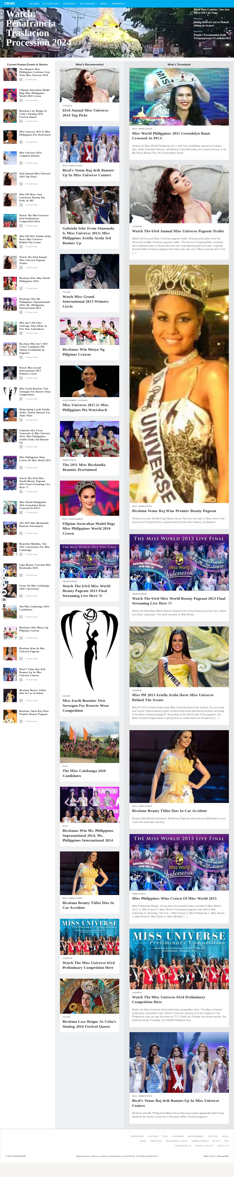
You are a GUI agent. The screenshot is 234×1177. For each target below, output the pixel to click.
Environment (196, 1136)
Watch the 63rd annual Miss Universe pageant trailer (33, 260)
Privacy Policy (204, 1145)
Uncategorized (70, 581)
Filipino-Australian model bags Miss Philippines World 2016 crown (34, 93)
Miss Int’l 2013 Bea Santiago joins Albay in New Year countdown (33, 326)
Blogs (216, 1141)
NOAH (143, 1141)
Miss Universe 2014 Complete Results (30, 154)
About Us (223, 1145)
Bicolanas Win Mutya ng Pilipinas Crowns (33, 629)
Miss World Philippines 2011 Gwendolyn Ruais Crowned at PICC (32, 505)
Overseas (68, 4)
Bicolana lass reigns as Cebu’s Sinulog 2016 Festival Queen (33, 114)
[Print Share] (4, 592)
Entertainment (70, 400)
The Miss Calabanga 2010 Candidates (34, 608)
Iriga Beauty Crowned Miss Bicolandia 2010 (35, 566)
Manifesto (118, 4)
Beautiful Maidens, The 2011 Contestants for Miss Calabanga (34, 547)
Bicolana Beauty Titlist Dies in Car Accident (32, 692)
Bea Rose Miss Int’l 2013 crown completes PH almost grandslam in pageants (33, 348)
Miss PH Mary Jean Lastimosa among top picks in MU (32, 197)
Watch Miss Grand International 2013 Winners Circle (30, 371)
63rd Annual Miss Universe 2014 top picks (35, 175)
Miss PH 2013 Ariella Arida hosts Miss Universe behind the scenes (35, 239)
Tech (165, 1136)
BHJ (227, 1141)
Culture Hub (50, 4)
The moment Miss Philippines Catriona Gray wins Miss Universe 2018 (34, 72)
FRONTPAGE (137, 1136)
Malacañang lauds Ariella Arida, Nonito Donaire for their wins (34, 412)
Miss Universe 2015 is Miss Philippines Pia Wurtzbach (35, 133)
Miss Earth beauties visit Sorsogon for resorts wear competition (35, 391)
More (103, 4)
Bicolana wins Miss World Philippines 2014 (34, 280)
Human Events (75, 165)
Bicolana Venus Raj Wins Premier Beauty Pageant (33, 712)
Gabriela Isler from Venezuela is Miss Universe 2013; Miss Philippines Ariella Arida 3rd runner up (34, 436)
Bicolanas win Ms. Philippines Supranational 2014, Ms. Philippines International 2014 (34, 303)
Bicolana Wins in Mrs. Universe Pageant (32, 650)
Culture (66, 292)
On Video (34, 4)
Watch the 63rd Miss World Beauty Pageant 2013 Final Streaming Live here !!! (34, 483)
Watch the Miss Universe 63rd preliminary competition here (33, 218)
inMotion (155, 1141)
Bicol (65, 165)
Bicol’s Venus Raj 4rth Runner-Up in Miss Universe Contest (32, 672)
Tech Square (87, 4)
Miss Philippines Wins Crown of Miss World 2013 (35, 459)
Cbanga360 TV (183, 1145)
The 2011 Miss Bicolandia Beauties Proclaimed (34, 524)
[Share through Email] (4, 599)
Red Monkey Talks (176, 1141)
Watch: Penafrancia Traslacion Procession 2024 (38, 28)
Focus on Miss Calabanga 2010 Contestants (34, 587)
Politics (198, 19)
